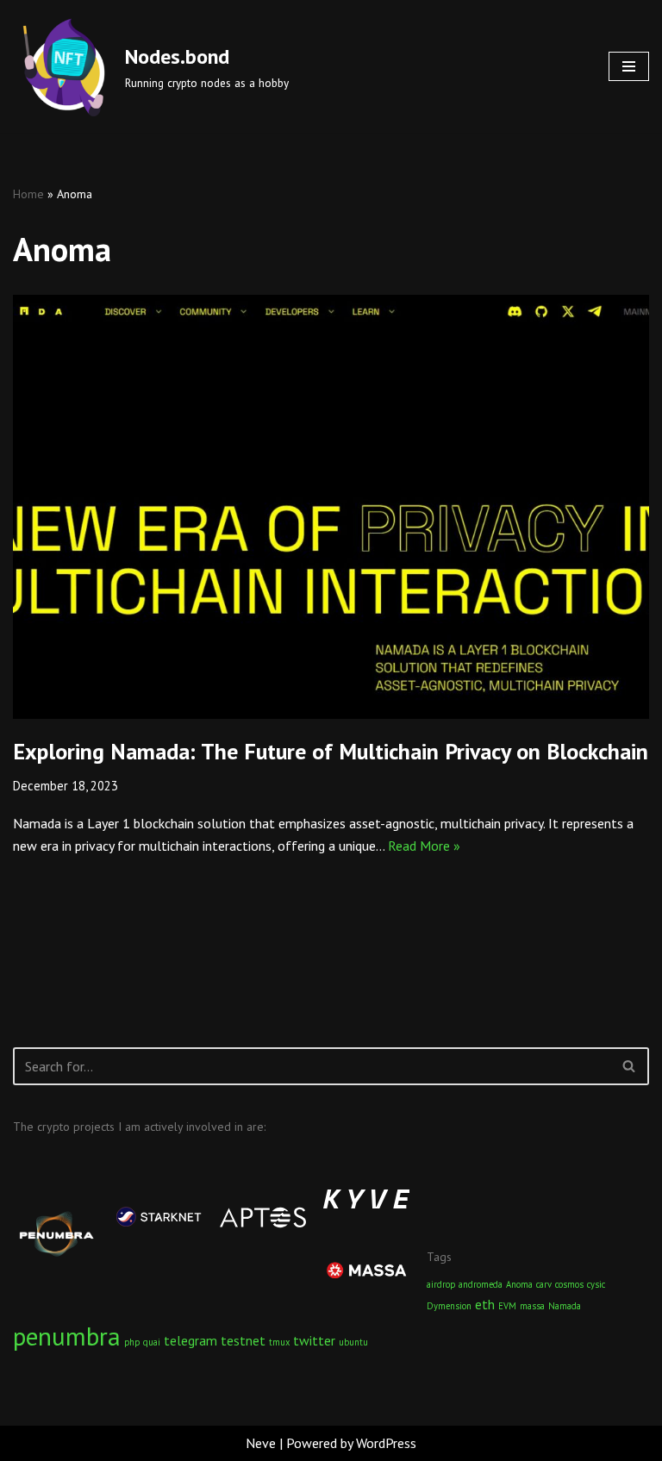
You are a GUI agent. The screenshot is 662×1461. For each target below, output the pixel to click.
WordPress (386, 1443)
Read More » (424, 845)
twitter (314, 1340)
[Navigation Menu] (629, 66)
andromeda (481, 1284)
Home (28, 194)
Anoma (519, 1284)
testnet (243, 1340)
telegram (190, 1340)
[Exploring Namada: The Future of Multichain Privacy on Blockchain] (331, 507)
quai (151, 1342)
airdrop (441, 1284)
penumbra (67, 1336)
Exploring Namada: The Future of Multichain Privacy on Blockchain (330, 751)
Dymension (449, 1306)
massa (532, 1306)
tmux (279, 1342)
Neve (261, 1443)
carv (544, 1284)
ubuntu (353, 1342)
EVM (507, 1306)
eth (485, 1304)
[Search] (629, 1066)
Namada (564, 1306)
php (132, 1342)
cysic (596, 1284)
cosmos (569, 1284)
